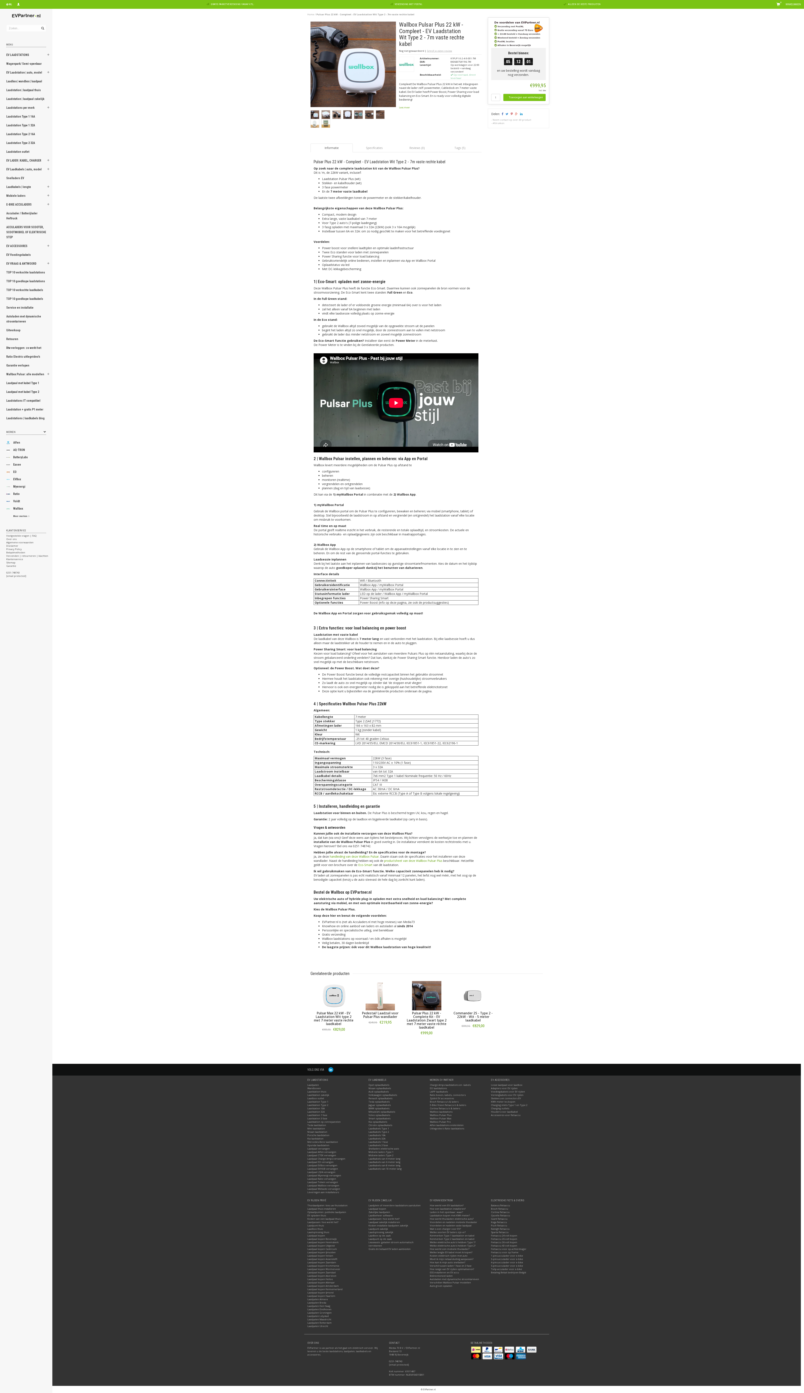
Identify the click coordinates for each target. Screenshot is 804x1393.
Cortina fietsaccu (500, 1212)
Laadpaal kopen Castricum (322, 1249)
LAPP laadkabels (439, 1091)
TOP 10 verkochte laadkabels (24, 290)
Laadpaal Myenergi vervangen (324, 1175)
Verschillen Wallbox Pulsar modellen (450, 1282)
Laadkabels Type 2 (378, 1131)
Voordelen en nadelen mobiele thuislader (453, 1222)
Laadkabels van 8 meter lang (384, 1165)
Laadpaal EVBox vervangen (322, 1165)
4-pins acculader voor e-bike (507, 1262)
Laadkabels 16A (376, 1135)
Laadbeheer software (380, 1215)
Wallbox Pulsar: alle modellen (25, 374)
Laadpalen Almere (317, 1299)
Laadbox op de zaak (379, 1235)
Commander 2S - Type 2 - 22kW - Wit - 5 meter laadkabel (473, 1017)
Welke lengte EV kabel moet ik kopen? (451, 1252)
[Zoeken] (42, 26)
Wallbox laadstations (441, 1111)
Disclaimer (12, 545)
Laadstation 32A (316, 1111)
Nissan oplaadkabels (379, 1088)
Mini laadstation (316, 1128)
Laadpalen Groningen (319, 1312)
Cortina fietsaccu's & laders (445, 1108)
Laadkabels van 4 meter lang (384, 1158)
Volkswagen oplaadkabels (382, 1095)
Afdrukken (498, 123)
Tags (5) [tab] (459, 148)
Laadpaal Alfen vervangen (321, 1151)
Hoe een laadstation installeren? (448, 1208)
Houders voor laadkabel (504, 1111)
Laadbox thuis (315, 1228)
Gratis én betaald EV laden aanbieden (389, 1249)
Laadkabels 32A (376, 1138)
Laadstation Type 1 (317, 1101)
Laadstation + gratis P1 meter (24, 409)
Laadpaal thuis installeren (321, 1208)
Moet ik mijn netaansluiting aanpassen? (451, 1259)
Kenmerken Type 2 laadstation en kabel (452, 1238)
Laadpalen (313, 1084)
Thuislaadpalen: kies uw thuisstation (327, 1205)
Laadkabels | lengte (18, 187)
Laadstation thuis (316, 1091)
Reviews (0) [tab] (417, 148)
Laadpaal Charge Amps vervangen (326, 1158)
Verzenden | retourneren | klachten (27, 555)
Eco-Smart (365, 865)
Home (310, 14)
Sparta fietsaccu (500, 1232)
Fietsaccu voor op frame (504, 1252)
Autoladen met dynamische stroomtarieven (23, 319)
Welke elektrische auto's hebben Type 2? (452, 1245)
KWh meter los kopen (503, 1101)
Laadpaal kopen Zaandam (321, 1262)
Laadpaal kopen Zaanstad (321, 1272)
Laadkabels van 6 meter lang (384, 1162)
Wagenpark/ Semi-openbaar (24, 63)
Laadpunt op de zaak (380, 1238)
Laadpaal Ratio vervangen (321, 1178)
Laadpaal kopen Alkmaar (321, 1282)
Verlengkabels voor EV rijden (507, 1095)
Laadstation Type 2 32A (20, 143)
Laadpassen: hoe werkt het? (322, 1222)
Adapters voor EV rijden (504, 1088)
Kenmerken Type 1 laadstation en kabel (452, 1235)
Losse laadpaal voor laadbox (506, 1084)
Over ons (11, 539)
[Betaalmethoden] (476, 1349)
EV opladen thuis (316, 1215)
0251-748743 (13, 572)
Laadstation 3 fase (317, 1118)
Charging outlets (500, 1108)
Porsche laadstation (318, 1135)
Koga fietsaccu (499, 1222)
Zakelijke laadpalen (379, 1212)
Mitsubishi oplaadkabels (381, 1111)
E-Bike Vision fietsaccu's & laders (448, 1105)
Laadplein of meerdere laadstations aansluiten (394, 1205)
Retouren (12, 339)
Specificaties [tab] (374, 148)
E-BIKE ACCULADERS (19, 204)
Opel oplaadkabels (378, 1084)
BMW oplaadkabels (378, 1108)
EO (15, 472)
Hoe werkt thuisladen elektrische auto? (452, 1218)
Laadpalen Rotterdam (319, 1322)
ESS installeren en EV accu (444, 1272)
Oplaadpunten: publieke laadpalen (326, 1212)
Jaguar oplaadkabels (379, 1105)
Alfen (16, 442)
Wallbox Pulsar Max (440, 1118)
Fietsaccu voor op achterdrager (508, 1249)
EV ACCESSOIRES (16, 246)
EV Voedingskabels (18, 254)
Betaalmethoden (15, 552)
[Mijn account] (18, 3)
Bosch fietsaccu (499, 1208)
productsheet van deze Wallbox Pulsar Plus (413, 861)
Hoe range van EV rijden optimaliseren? (452, 1269)
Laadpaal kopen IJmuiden (321, 1252)
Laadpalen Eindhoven (319, 1309)
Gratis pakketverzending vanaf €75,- (232, 4)
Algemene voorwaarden (20, 542)
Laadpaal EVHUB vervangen (322, 1168)
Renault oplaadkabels (380, 1098)
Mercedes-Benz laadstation (322, 1141)
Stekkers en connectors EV (506, 1098)
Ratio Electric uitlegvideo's (23, 356)
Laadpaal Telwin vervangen (322, 1182)
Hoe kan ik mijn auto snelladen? (447, 1262)
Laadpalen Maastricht (319, 1319)
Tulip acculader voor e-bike (506, 1269)
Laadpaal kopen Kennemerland (325, 1289)
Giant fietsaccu (499, 1218)
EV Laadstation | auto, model (24, 72)
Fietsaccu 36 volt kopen (504, 1242)
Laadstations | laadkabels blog (25, 418)
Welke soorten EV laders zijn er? (448, 1232)
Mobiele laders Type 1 (380, 1151)
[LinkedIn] (331, 1070)
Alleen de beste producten (584, 4)
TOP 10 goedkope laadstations (25, 281)
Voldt (16, 501)
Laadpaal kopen (316, 1235)
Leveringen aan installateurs (323, 1192)
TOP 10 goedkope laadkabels (24, 298)
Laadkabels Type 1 (378, 1128)
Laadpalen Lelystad (318, 1316)
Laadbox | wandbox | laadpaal (24, 81)
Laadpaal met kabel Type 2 (22, 392)
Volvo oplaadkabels (379, 1115)
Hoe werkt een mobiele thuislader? (449, 1249)
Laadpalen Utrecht (317, 1326)
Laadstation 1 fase (317, 1115)
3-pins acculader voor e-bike (507, 1259)
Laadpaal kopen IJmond (320, 1292)
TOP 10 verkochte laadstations (25, 272)
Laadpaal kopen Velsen (320, 1255)
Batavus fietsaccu (500, 1205)
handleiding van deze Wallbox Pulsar (354, 856)
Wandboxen (314, 1088)
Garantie (11, 565)
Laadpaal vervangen (318, 1148)
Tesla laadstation (316, 1125)
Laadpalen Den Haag (318, 1306)
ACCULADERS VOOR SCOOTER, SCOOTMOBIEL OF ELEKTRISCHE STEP (26, 232)
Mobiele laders (16, 195)
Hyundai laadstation (318, 1145)
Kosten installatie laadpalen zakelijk (388, 1225)
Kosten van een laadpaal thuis (324, 1218)
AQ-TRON (19, 450)
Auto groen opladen (441, 1285)
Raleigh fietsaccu (500, 1228)
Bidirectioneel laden (441, 1275)
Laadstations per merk (20, 107)
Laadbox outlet (315, 1098)
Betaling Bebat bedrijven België (508, 1272)
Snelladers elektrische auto (383, 1148)
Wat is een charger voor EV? (445, 1228)
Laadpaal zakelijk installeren (384, 1222)
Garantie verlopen (17, 365)
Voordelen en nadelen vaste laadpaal (451, 1225)
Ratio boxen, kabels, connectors (448, 1095)
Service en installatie (20, 307)
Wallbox (18, 508)
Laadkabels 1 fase (378, 1141)
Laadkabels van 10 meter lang (385, 1168)
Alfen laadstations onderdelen (447, 1125)
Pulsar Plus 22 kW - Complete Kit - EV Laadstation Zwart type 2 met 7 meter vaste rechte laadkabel (427, 1020)
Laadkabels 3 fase (378, 1145)
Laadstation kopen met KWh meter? (450, 1215)
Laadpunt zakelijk (378, 1228)
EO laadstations (438, 1088)
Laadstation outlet (17, 151)
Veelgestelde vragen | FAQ (21, 535)
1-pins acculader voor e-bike (507, 1255)
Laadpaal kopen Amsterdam (323, 1285)
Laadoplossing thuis (318, 1232)
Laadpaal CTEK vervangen (321, 1155)
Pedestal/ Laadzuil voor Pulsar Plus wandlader (380, 1015)
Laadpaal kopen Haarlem (321, 1295)
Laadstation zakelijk (318, 1095)
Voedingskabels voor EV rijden (508, 1091)
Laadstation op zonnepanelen (324, 1121)
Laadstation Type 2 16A (20, 134)
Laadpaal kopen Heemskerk (323, 1242)
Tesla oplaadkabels (379, 1101)
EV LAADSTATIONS (17, 55)
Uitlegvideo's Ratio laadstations (447, 1128)
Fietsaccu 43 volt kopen (504, 1245)
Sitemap (10, 562)
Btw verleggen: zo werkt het (23, 348)
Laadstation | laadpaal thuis (23, 90)
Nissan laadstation (317, 1131)
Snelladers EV (15, 178)
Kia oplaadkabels (377, 1121)
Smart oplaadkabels (379, 1118)
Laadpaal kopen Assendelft (322, 1259)
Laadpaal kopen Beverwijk (322, 1238)
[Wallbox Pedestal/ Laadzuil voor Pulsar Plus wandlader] (380, 995)
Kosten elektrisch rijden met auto (449, 1255)
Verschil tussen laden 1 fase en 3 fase (451, 1265)
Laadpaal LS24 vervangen (321, 1172)
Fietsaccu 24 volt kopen (504, 1235)
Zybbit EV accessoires (442, 1098)
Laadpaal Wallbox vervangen (323, 1185)
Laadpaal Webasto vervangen (323, 1188)
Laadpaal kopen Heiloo (320, 1279)
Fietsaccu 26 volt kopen (504, 1238)
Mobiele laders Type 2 (380, 1155)
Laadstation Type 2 (317, 1105)
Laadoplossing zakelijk (380, 1232)
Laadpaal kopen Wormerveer (323, 1269)
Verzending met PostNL (409, 4)
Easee (17, 464)
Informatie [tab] (332, 148)
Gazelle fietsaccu (500, 1215)
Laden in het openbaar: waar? (446, 1212)
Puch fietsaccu (499, 1225)
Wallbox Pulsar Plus (440, 1115)
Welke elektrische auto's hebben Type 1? (452, 1242)
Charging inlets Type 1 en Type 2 (509, 1105)
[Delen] (502, 114)
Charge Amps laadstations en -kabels (450, 1084)
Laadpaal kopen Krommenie (323, 1265)
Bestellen (333, 1038)
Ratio (16, 494)
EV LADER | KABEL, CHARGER (23, 160)
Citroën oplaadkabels (380, 1125)
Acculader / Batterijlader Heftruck (21, 216)
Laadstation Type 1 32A (20, 125)
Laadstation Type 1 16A (20, 116)
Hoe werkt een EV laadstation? (447, 1205)
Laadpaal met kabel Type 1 (22, 383)
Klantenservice (14, 559)
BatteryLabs (20, 457)
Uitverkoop (13, 330)
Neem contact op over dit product (512, 119)
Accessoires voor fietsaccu (506, 1115)
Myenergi (19, 486)
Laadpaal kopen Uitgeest (321, 1245)
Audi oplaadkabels (378, 1091)
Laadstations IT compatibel (23, 400)
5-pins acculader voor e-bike (507, 1265)
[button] (48, 55)
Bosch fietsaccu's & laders (444, 1101)
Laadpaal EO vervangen (320, 1162)
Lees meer (404, 107)
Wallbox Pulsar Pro (440, 1121)
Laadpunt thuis (315, 1225)
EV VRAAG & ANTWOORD (21, 263)
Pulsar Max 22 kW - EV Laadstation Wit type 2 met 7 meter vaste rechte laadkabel (333, 1018)
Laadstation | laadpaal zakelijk (25, 99)
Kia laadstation (315, 1138)
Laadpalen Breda (316, 1302)
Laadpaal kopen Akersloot (321, 1275)
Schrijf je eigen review (439, 50)
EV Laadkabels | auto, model (24, 169)
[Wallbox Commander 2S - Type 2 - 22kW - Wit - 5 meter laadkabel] (473, 995)
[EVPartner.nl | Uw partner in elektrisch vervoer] (26, 16)
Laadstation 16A (316, 1108)
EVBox (17, 479)
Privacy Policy (14, 549)
